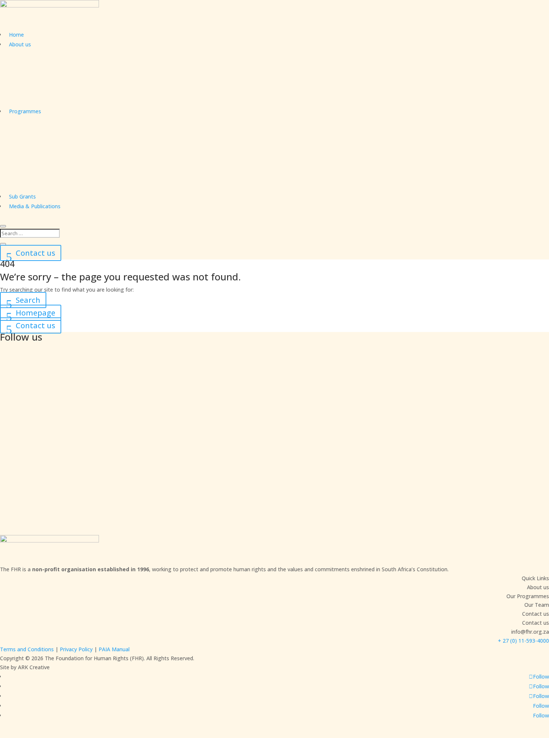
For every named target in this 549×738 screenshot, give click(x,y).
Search (28, 300)
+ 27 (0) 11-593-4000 (523, 640)
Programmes (25, 111)
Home (16, 34)
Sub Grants (22, 196)
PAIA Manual (114, 649)
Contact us (35, 253)
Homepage (35, 313)
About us (20, 44)
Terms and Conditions (27, 649)
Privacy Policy (76, 649)
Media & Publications (35, 206)
